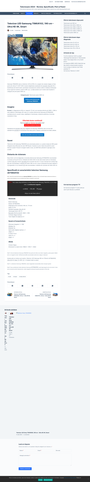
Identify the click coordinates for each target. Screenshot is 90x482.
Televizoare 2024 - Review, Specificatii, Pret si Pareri (42, 7)
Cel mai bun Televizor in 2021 (71, 71)
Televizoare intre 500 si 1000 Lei (72, 25)
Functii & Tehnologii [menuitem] (46, 13)
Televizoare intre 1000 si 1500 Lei (72, 27)
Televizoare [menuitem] (29, 13)
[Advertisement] (75, 128)
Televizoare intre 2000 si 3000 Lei (73, 30)
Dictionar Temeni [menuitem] (59, 1)
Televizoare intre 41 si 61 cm (71, 42)
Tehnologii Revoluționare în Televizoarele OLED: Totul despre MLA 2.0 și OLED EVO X (74, 59)
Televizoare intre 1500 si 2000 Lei (73, 29)
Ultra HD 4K (22, 276)
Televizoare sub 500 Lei (70, 23)
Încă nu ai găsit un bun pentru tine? (32, 122)
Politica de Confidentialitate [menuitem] (78, 1)
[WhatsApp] (53, 78)
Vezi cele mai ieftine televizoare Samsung (32, 134)
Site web (58, 450)
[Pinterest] (32, 78)
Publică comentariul (25, 468)
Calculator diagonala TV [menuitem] (70, 13)
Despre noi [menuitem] (67, 1)
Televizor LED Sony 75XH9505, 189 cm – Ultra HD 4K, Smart (32, 432)
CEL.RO (32, 189)
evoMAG (25, 189)
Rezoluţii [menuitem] (36, 13)
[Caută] (85, 13)
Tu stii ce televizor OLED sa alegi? (73, 56)
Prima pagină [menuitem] (16, 13)
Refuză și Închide (48, 479)
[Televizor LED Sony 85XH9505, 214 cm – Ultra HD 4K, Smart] (5, 313)
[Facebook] (12, 78)
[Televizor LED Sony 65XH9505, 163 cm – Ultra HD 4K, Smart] (11, 313)
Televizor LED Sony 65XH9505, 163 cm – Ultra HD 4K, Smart (11, 323)
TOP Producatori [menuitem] (57, 13)
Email (39, 450)
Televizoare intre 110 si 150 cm (72, 48)
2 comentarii (26, 434)
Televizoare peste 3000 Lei (71, 32)
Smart (15, 276)
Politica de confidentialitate (70, 477)
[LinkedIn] (42, 78)
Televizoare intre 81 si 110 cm (71, 46)
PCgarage (39, 189)
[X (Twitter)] (22, 78)
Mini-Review (24, 30)
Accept (40, 479)
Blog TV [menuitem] (51, 1)
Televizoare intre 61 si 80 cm (71, 44)
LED (9, 276)
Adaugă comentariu (25, 455)
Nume (21, 450)
